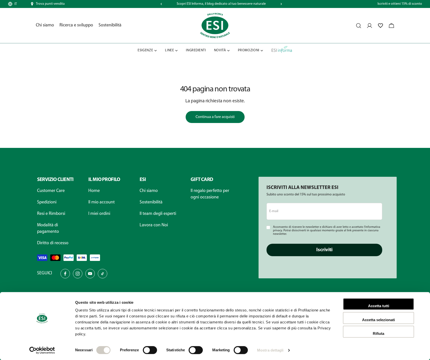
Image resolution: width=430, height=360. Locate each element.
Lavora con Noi (154, 225)
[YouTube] (90, 273)
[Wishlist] (380, 25)
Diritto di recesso (52, 243)
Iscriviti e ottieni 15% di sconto (399, 4)
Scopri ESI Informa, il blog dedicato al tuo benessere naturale (221, 4)
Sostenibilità (151, 202)
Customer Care (51, 191)
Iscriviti (324, 249)
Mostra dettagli (270, 350)
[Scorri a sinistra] (161, 4)
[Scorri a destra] (281, 4)
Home (94, 191)
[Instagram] (77, 273)
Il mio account (101, 202)
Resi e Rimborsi (51, 214)
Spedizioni (46, 202)
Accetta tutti (378, 306)
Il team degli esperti (158, 214)
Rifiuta (378, 333)
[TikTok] (102, 273)
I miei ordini (99, 214)
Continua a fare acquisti (215, 117)
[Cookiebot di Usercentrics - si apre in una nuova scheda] (42, 350)
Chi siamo (149, 191)
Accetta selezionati (378, 320)
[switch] (150, 350)
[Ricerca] (358, 25)
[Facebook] (65, 273)
